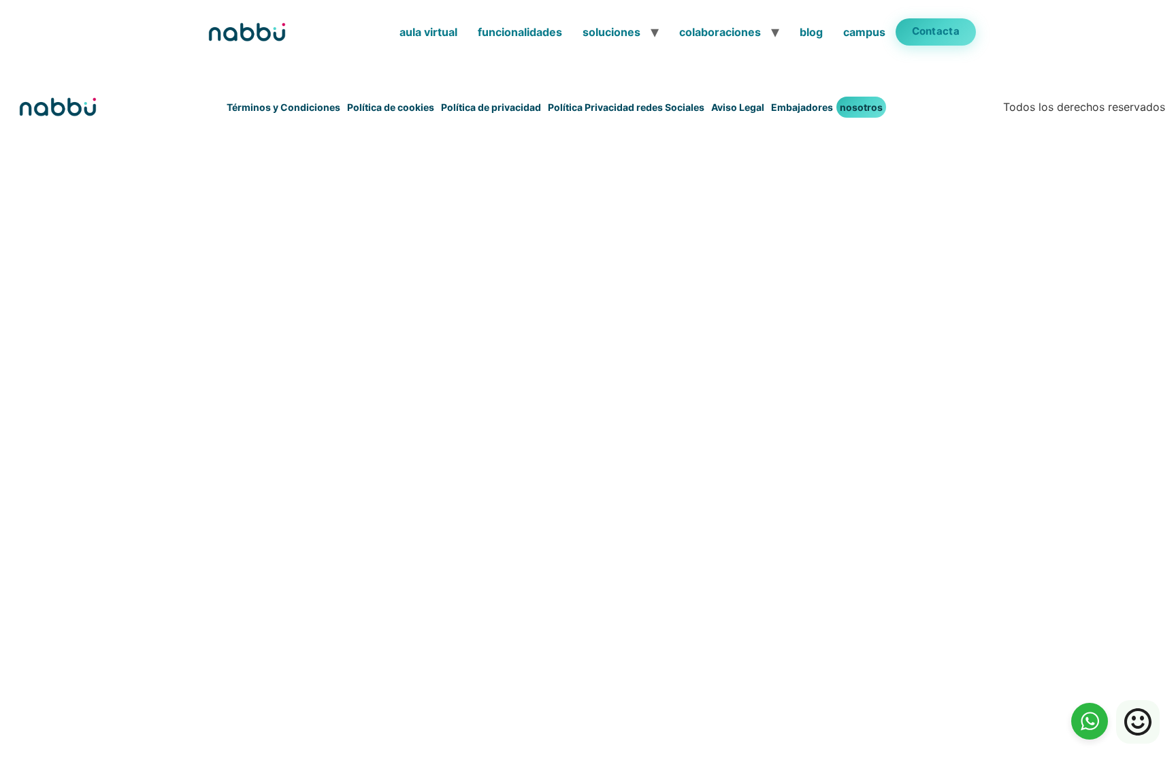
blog (811, 32)
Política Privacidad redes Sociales (626, 107)
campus (864, 32)
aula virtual (428, 32)
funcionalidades (520, 32)
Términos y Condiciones (283, 107)
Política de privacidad (491, 107)
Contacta (936, 30)
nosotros (861, 107)
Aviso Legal (737, 107)
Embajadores (802, 107)
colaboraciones (720, 32)
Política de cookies (390, 107)
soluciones (611, 32)
